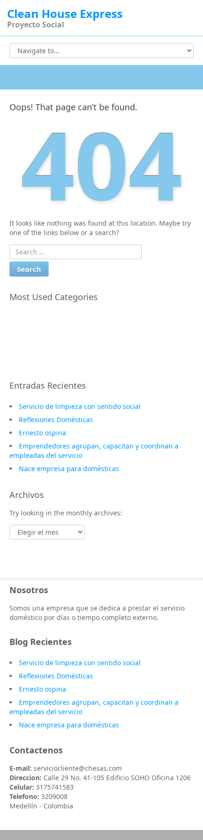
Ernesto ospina (42, 432)
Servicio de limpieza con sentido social (80, 406)
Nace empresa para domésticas (69, 468)
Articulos (33, 359)
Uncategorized (42, 331)
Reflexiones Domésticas (56, 419)
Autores (31, 345)
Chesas (30, 318)
